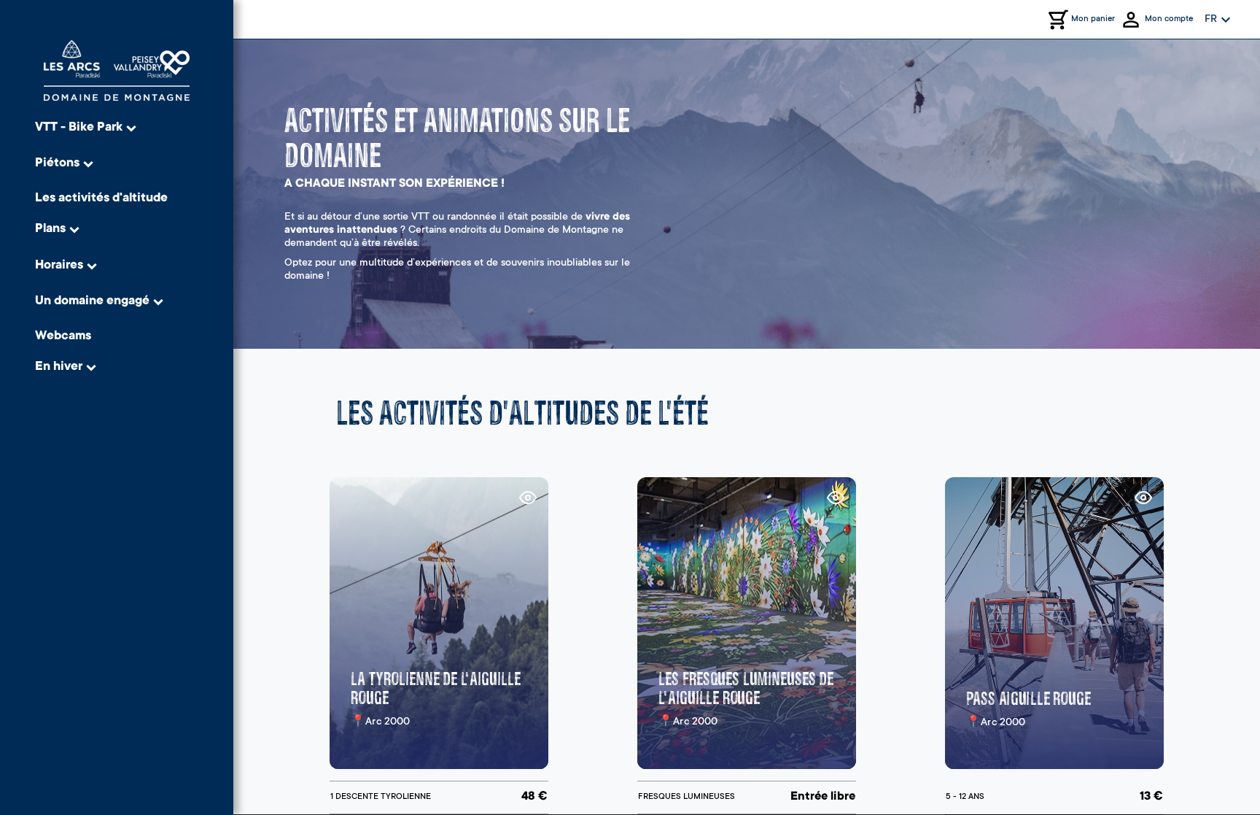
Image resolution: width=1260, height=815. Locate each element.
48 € (534, 796)
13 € (1151, 796)
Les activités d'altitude (101, 199)
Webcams (63, 337)
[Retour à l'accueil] (117, 70)
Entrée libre (822, 796)
